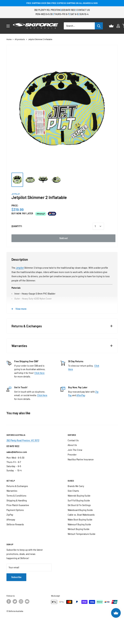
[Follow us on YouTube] (27, 601)
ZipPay (9, 514)
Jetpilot (20, 267)
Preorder (72, 454)
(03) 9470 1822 (68, 10)
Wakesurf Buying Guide (79, 524)
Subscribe (16, 577)
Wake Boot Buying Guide (80, 519)
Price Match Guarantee (17, 505)
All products (20, 39)
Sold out (63, 238)
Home (8, 39)
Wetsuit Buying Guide (78, 529)
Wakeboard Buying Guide (80, 510)
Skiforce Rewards (15, 524)
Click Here (39, 373)
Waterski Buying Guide (79, 495)
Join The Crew (75, 450)
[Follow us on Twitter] (15, 601)
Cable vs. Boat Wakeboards (81, 514)
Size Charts (73, 490)
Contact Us (83, 10)
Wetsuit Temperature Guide (81, 534)
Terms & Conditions (16, 495)
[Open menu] (8, 26)
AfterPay (80, 395)
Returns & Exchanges (17, 486)
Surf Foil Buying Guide (79, 500)
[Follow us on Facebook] (8, 601)
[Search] (99, 25)
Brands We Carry (76, 486)
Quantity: (16, 226)
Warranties (11, 490)
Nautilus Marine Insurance (81, 459)
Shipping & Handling (16, 500)
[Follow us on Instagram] (21, 601)
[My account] (118, 26)
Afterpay (10, 519)
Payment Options (15, 510)
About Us (72, 445)
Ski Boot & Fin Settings (79, 505)
